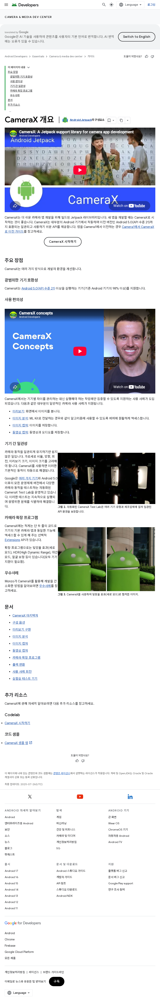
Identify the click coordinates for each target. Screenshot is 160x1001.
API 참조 (61, 883)
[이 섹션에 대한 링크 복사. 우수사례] (22, 573)
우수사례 (45, 586)
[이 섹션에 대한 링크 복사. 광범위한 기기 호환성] (41, 280)
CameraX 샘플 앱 (16, 743)
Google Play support (120, 883)
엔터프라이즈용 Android (19, 823)
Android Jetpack (81, 120)
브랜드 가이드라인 (53, 972)
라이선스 (34, 972)
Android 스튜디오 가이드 (70, 871)
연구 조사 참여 (116, 889)
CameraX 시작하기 (62, 242)
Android (10, 817)
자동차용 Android (118, 836)
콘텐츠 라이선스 (61, 773)
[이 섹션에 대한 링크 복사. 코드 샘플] (23, 734)
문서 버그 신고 (116, 877)
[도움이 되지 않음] (152, 56)
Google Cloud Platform (19, 952)
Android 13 (11, 896)
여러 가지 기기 (28, 478)
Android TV (115, 842)
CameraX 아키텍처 (25, 616)
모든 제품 (10, 958)
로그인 (151, 4)
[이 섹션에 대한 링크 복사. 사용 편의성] (27, 300)
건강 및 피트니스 (65, 829)
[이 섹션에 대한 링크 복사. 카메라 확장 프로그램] (41, 518)
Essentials (38, 56)
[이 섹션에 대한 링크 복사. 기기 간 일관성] (31, 443)
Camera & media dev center (28, 17)
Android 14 (11, 889)
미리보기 (18, 411)
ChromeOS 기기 (118, 829)
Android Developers (16, 56)
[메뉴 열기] (6, 4)
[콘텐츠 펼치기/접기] (28, 67)
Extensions (12, 540)
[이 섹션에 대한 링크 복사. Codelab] (24, 715)
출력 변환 (18, 665)
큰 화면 (112, 817)
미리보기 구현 (21, 630)
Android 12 (11, 902)
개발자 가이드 (64, 877)
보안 (7, 829)
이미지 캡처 (20, 425)
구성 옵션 (18, 623)
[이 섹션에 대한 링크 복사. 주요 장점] (27, 261)
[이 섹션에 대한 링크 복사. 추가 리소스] (31, 695)
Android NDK (64, 896)
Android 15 (11, 883)
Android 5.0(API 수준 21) (38, 288)
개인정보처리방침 (66, 842)
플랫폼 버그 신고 (117, 871)
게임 (58, 817)
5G (58, 848)
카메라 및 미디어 (65, 836)
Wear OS (113, 823)
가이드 (91, 56)
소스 (7, 836)
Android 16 (11, 877)
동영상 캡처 (20, 432)
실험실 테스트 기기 (24, 679)
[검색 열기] (104, 4)
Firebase (10, 945)
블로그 (8, 848)
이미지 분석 (20, 418)
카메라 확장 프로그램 (26, 658)
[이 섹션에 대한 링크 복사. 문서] (17, 607)
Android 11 (11, 908)
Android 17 (11, 871)
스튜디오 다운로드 (66, 889)
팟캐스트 (10, 854)
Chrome (10, 939)
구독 (57, 981)
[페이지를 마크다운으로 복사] (121, 120)
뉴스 (7, 842)
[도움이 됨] (146, 56)
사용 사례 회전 (22, 672)
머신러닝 (61, 823)
